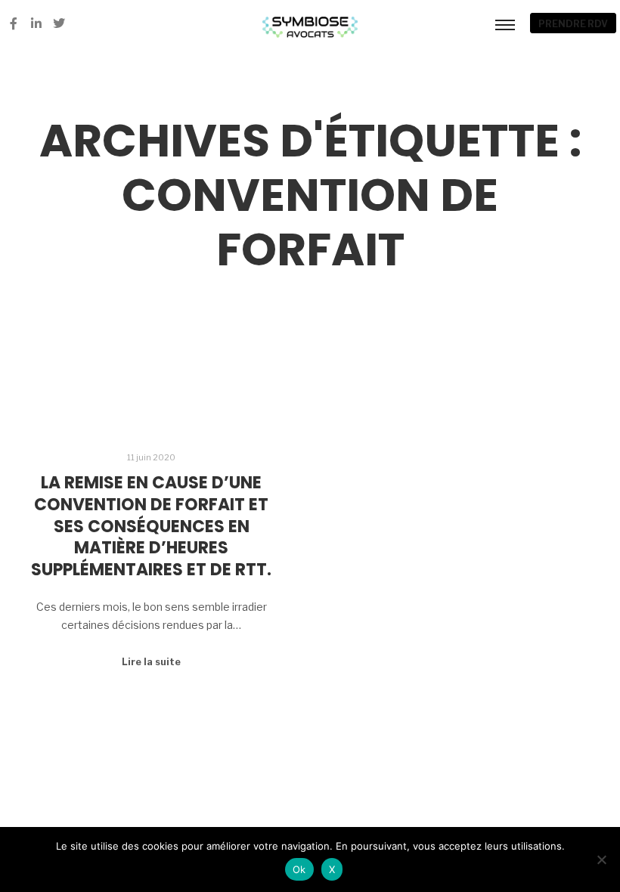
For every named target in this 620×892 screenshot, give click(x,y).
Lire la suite (151, 661)
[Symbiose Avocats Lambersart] (310, 24)
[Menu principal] (505, 24)
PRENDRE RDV (573, 23)
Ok (299, 869)
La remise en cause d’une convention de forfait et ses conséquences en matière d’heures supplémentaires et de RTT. (151, 526)
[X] (601, 859)
